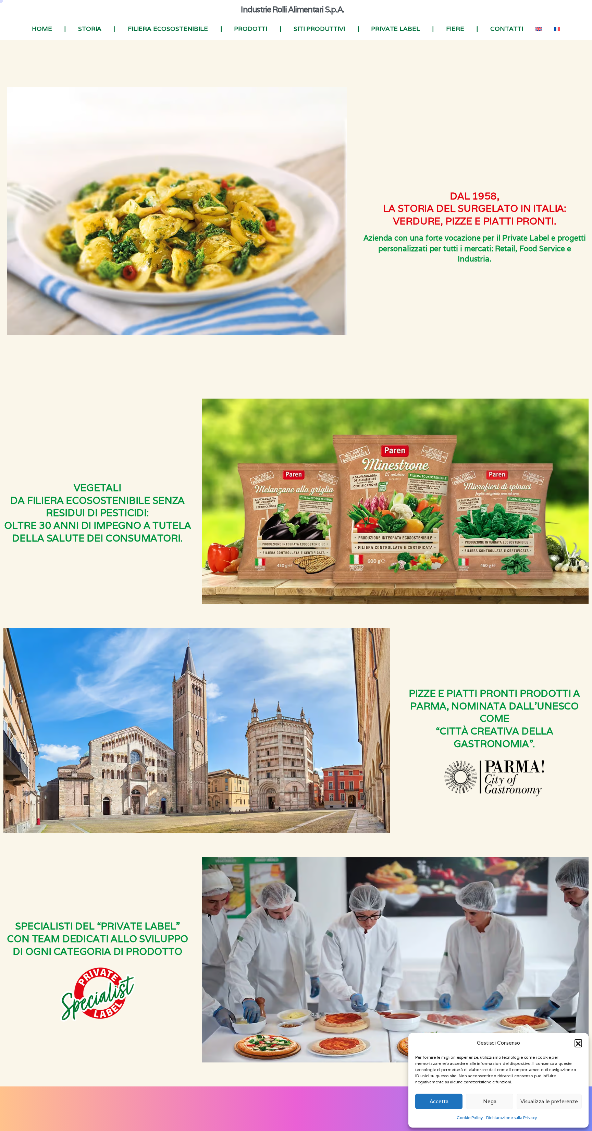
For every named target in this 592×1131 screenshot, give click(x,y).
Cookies (261, 1113)
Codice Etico (288, 1113)
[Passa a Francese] (557, 29)
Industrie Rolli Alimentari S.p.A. (292, 9)
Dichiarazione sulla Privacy (511, 1117)
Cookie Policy (470, 1117)
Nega (489, 1101)
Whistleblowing (323, 1113)
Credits (351, 1113)
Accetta (439, 1101)
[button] (578, 1042)
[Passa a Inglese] (538, 29)
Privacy (241, 1113)
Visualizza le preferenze (549, 1101)
